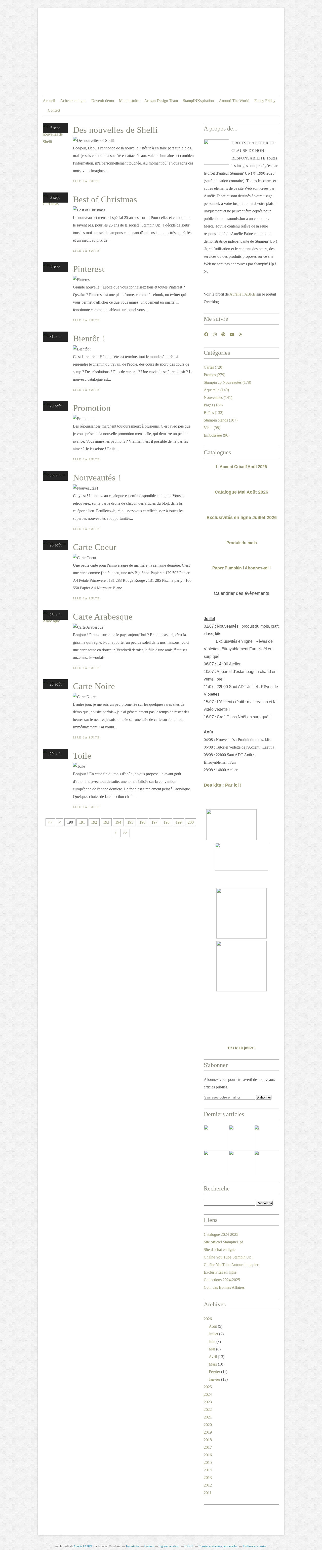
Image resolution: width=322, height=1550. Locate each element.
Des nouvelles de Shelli (115, 130)
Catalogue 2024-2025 (221, 1234)
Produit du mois (241, 543)
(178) (227, 382)
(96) (216, 435)
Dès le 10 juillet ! (242, 1048)
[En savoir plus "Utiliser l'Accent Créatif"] (266, 1137)
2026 (208, 1319)
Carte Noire (94, 686)
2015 (208, 1462)
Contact (54, 110)
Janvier (214, 1379)
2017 (208, 1447)
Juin (212, 1341)
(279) (214, 375)
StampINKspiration (198, 101)
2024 (208, 1394)
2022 (208, 1409)
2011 (208, 1493)
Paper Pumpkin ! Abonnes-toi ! (241, 568)
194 (118, 822)
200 (191, 822)
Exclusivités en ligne (220, 1272)
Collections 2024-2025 (222, 1280)
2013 (208, 1477)
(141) (218, 397)
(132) (213, 412)
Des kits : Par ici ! (223, 785)
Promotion (92, 408)
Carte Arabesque (103, 617)
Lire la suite (86, 181)
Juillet (213, 1334)
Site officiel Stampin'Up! (223, 1242)
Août (213, 1326)
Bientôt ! (89, 338)
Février (214, 1372)
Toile (82, 756)
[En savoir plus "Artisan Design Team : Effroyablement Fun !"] (216, 1162)
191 (82, 822)
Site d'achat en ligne (219, 1249)
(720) (213, 367)
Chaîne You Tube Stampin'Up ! (229, 1257)
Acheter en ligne (73, 101)
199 (179, 822)
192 (94, 822)
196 (142, 822)
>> (125, 833)
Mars (213, 1364)
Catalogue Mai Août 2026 (241, 492)
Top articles (132, 1546)
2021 (208, 1417)
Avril (213, 1356)
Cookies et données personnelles (218, 1546)
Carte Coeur (94, 547)
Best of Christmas (105, 199)
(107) (220, 420)
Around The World (234, 101)
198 (167, 822)
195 (130, 822)
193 (106, 822)
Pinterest (88, 269)
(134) (213, 405)
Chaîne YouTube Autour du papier (231, 1265)
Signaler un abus (169, 1546)
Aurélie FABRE (242, 294)
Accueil (49, 101)
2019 (208, 1432)
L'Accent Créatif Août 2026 (241, 467)
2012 (208, 1485)
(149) (216, 390)
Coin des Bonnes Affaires (224, 1287)
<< (50, 822)
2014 (208, 1470)
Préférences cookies (254, 1546)
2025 (208, 1387)
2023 (208, 1402)
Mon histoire (129, 101)
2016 (208, 1455)
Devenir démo (102, 101)
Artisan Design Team (161, 101)
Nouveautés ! (97, 477)
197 (154, 822)
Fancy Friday (264, 101)
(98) (212, 428)
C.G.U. (189, 1546)
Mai (212, 1349)
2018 (208, 1440)
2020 (208, 1425)
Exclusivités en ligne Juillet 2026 (242, 517)
